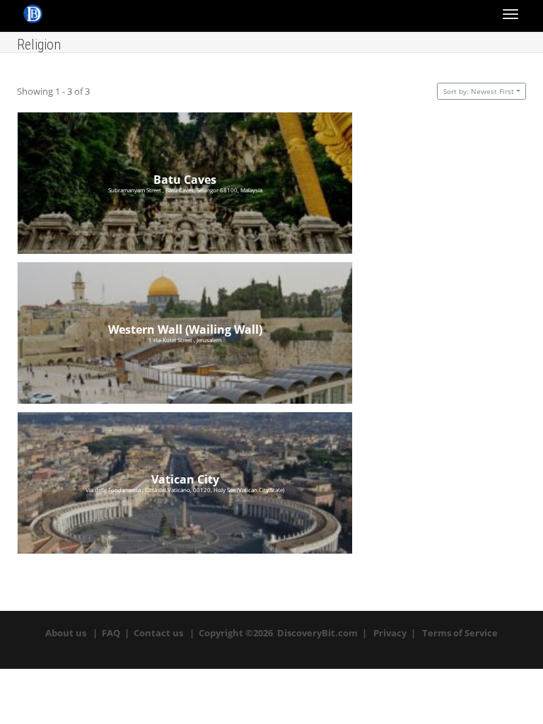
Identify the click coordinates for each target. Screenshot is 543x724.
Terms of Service (460, 632)
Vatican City (185, 479)
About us (65, 632)
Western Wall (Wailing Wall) (185, 329)
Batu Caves (184, 179)
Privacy (390, 632)
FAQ (111, 632)
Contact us (158, 632)
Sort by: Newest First (478, 91)
